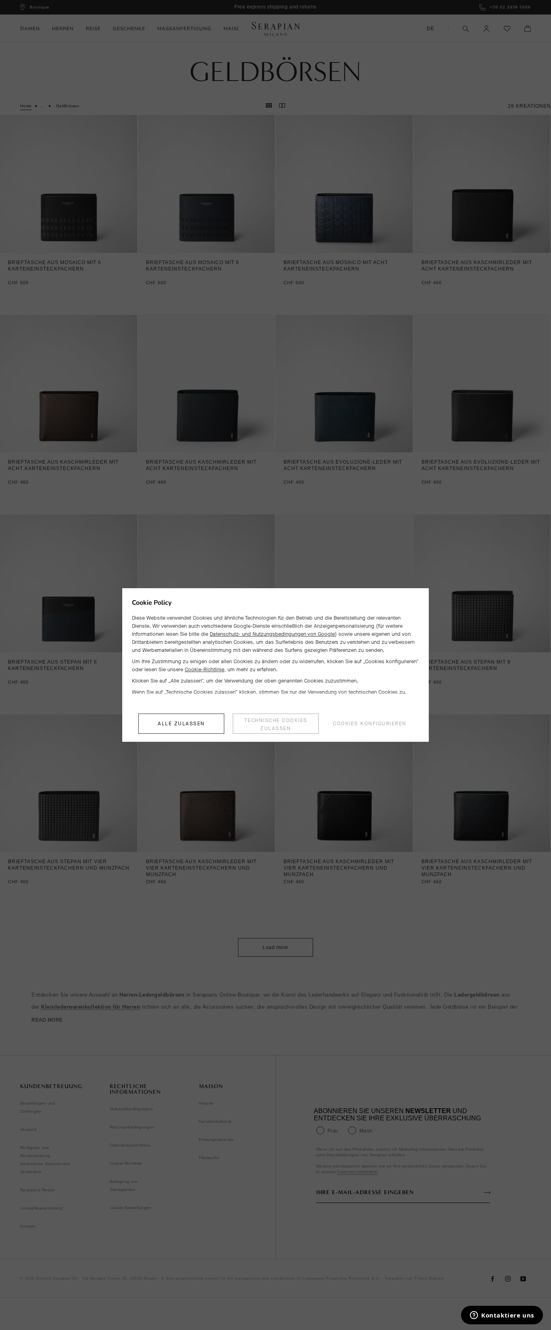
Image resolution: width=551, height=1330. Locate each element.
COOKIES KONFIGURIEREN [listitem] (370, 723)
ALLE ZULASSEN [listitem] (181, 723)
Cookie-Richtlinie (204, 669)
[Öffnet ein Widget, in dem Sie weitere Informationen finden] (502, 1316)
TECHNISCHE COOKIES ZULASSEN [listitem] (275, 724)
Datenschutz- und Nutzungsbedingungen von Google (272, 634)
